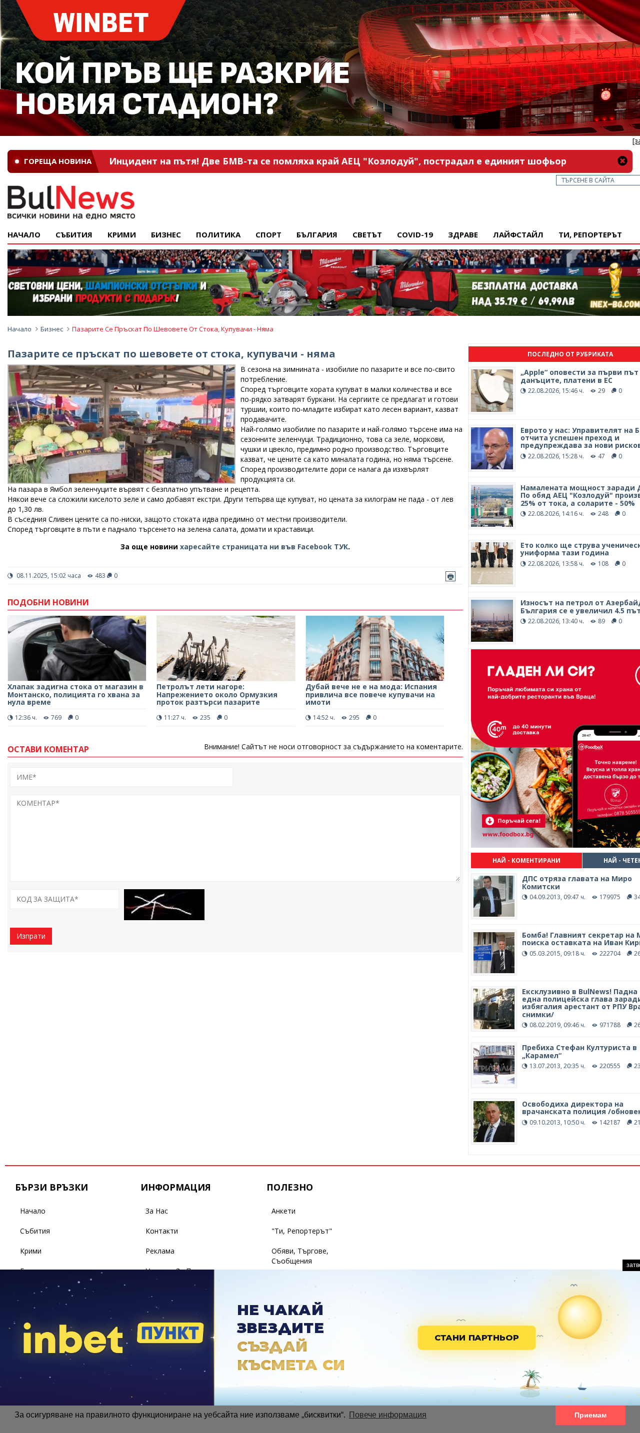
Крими (31, 1251)
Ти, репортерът (590, 234)
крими (122, 234)
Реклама (160, 1251)
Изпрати (31, 936)
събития (74, 234)
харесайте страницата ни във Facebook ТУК (264, 546)
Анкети (284, 1211)
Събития (35, 1231)
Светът (367, 234)
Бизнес (166, 234)
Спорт (269, 234)
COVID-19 (415, 234)
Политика (218, 234)
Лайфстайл (518, 234)
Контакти (162, 1231)
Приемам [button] (590, 1415)
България (317, 234)
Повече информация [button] (387, 1415)
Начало (24, 234)
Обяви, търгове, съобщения (300, 1256)
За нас (157, 1211)
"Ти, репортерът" (302, 1231)
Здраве (463, 234)
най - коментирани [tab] (526, 860)
